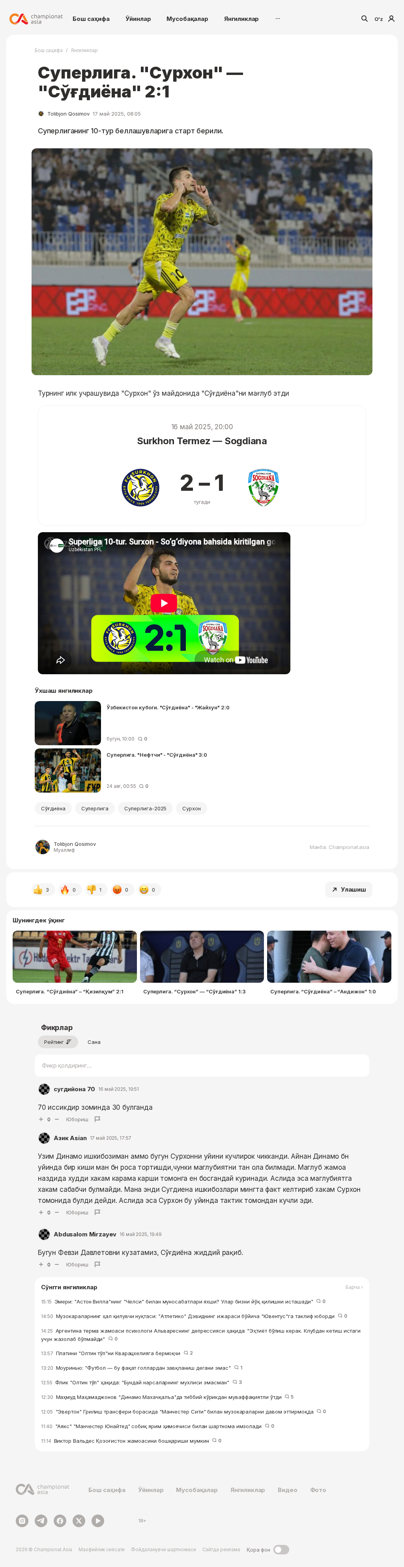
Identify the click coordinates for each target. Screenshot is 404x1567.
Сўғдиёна (53, 808)
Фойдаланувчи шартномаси (163, 1549)
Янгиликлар (241, 18)
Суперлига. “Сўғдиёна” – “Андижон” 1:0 (323, 991)
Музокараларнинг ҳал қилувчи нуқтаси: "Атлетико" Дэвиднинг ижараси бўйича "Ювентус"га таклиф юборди (194, 1316)
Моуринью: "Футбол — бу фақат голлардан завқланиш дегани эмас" (141, 1368)
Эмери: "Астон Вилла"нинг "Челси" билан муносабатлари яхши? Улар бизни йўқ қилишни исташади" (183, 1301)
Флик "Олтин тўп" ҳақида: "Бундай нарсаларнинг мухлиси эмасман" (141, 1382)
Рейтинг (54, 1042)
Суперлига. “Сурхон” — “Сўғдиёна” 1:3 (194, 991)
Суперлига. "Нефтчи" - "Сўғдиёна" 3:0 (157, 755)
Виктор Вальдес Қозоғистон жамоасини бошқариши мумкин (131, 1441)
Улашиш (353, 889)
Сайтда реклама (221, 1549)
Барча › (354, 1287)
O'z (378, 19)
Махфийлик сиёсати (102, 1549)
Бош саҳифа (91, 18)
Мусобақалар (187, 18)
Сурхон (191, 808)
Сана (94, 1042)
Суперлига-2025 (145, 808)
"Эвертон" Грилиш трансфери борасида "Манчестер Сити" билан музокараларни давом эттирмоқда (183, 1411)
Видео (287, 1490)
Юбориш (77, 1119)
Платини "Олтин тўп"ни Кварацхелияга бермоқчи (117, 1353)
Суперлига (95, 808)
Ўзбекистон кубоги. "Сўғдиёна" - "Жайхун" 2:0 (168, 707)
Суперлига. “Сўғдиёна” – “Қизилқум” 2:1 (69, 991)
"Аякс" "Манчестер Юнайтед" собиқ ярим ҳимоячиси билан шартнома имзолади (157, 1426)
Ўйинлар (138, 18)
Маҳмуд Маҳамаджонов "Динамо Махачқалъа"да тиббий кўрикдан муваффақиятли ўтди (167, 1397)
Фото (318, 1490)
